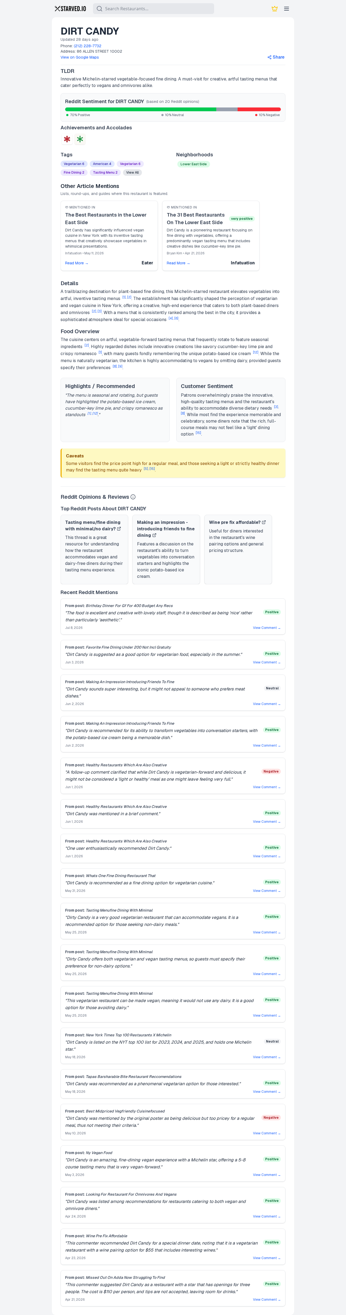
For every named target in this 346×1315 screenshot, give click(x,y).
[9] (120, 366)
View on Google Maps (80, 57)
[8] (115, 366)
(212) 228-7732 (87, 45)
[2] (129, 297)
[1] (124, 297)
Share (278, 57)
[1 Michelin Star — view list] (67, 139)
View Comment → (267, 628)
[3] (100, 311)
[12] (255, 352)
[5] (146, 469)
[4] (171, 318)
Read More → (77, 263)
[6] (176, 318)
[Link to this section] (78, 71)
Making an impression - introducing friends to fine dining (166, 529)
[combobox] (153, 8)
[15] (198, 433)
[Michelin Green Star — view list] (80, 139)
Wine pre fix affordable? (235, 522)
